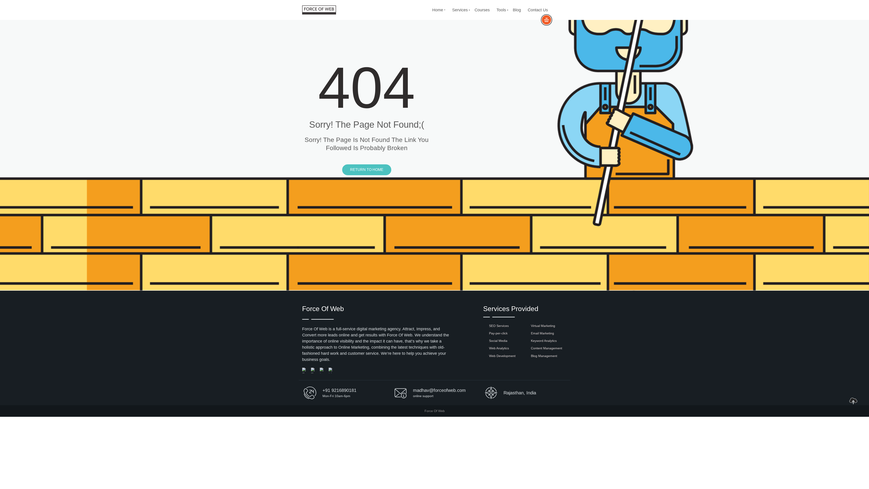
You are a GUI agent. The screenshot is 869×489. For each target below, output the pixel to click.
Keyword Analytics (544, 341)
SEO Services (499, 326)
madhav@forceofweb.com (439, 390)
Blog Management (544, 356)
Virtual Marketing (543, 326)
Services (460, 10)
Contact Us (538, 10)
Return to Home (366, 170)
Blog (517, 10)
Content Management (546, 348)
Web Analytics (499, 348)
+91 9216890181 (339, 390)
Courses (482, 10)
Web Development (502, 356)
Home (437, 10)
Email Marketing (542, 333)
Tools (501, 10)
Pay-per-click (498, 333)
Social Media (498, 341)
